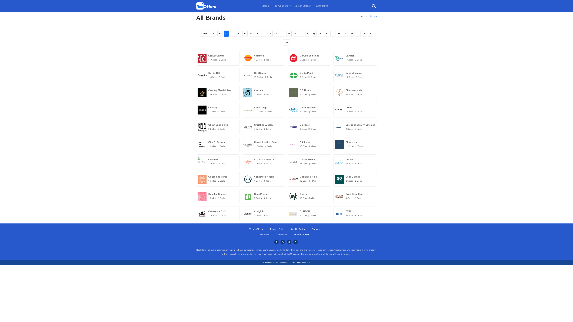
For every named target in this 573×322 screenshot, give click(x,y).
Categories (322, 6)
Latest (204, 34)
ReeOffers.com (286, 262)
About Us (264, 235)
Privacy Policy (277, 229)
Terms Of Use (256, 229)
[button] (374, 6)
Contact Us (281, 235)
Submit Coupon (302, 235)
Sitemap (316, 229)
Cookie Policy (298, 229)
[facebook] (276, 242)
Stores (265, 6)
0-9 (286, 42)
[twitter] (283, 242)
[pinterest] (295, 242)
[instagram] (289, 242)
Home (362, 16)
